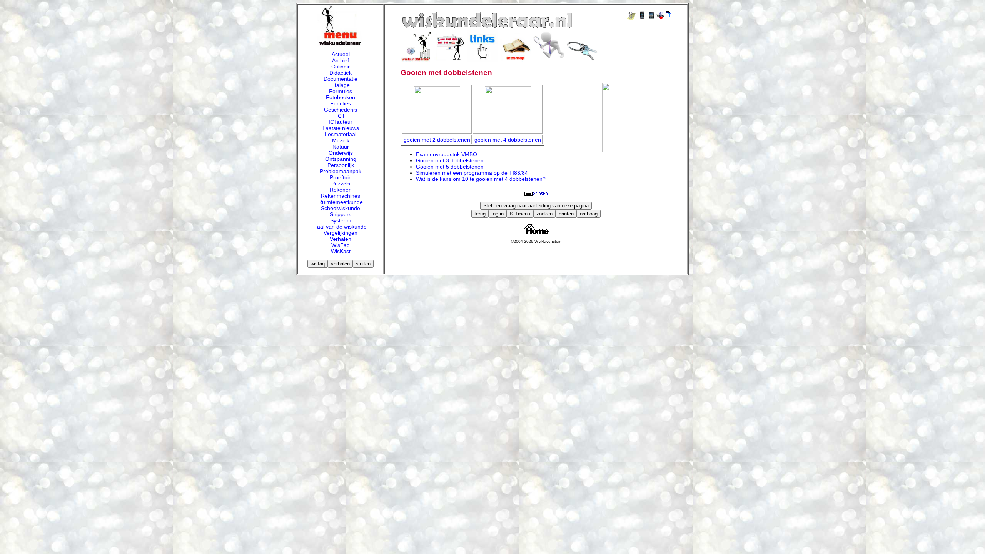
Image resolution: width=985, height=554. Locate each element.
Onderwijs (341, 153)
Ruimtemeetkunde (340, 202)
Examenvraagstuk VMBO (446, 154)
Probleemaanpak (340, 171)
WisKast (341, 251)
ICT (340, 116)
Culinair (340, 66)
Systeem (340, 220)
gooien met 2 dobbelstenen (437, 140)
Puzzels (340, 183)
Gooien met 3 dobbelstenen (450, 160)
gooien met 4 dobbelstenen (507, 140)
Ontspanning (340, 159)
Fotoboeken (340, 97)
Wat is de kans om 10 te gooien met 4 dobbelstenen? (481, 179)
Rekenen (341, 190)
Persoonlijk (340, 165)
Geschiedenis (340, 110)
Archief (340, 60)
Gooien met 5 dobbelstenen (450, 167)
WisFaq (340, 245)
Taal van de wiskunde (340, 227)
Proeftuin (341, 177)
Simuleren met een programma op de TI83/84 (472, 173)
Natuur (340, 147)
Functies (340, 103)
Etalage (340, 85)
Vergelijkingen (340, 233)
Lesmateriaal (340, 134)
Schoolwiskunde (340, 208)
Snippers (340, 214)
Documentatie (340, 79)
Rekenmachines (340, 196)
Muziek (340, 140)
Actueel (341, 54)
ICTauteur (340, 122)
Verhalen (340, 239)
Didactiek (340, 73)
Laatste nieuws (340, 128)
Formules (340, 91)
